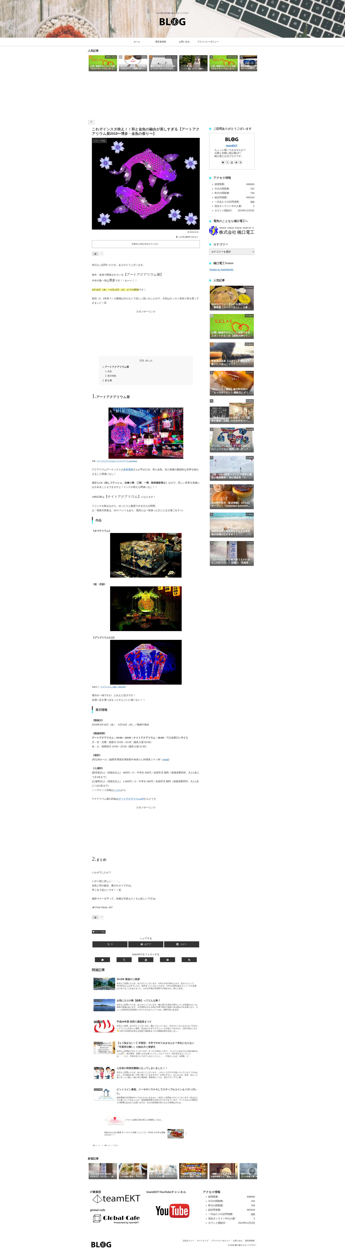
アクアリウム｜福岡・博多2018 (113, 687)
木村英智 (128, 469)
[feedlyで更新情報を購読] (167, 959)
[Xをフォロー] (124, 959)
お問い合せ (237, 1241)
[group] (103, 63)
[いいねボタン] (95, 254)
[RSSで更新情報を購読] (189, 959)
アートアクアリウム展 (117, 366)
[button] (252, 63)
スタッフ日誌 (100, 932)
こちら (117, 790)
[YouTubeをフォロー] (145, 959)
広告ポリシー (188, 1241)
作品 (109, 371)
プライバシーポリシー (220, 1241)
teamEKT (231, 145)
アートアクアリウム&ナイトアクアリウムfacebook (117, 461)
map (165, 759)
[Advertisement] (172, 96)
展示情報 (111, 376)
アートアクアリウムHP (131, 799)
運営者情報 (250, 1241)
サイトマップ (202, 1241)
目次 (141, 360)
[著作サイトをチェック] (102, 959)
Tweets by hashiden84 (221, 269)
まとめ (108, 380)
